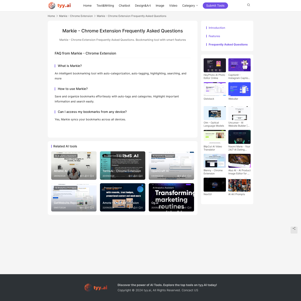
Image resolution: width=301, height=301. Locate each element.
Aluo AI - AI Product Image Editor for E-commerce (239, 172)
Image (160, 5)
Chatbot (124, 5)
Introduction (217, 27)
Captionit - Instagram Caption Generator (238, 76)
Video (173, 5)
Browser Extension (113, 156)
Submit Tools (215, 5)
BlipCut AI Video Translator (213, 148)
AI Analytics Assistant (65, 156)
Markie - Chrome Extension (76, 16)
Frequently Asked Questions (228, 44)
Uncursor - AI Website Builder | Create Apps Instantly (238, 124)
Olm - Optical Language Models (214, 124)
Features (214, 36)
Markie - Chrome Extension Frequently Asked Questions (131, 16)
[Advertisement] (150, 246)
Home (87, 5)
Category (188, 5)
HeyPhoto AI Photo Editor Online (214, 76)
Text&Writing (105, 5)
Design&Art (143, 5)
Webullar (233, 98)
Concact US (190, 290)
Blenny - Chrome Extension (213, 172)
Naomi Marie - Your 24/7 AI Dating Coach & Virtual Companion (239, 148)
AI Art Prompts (236, 194)
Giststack (209, 98)
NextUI (208, 194)
